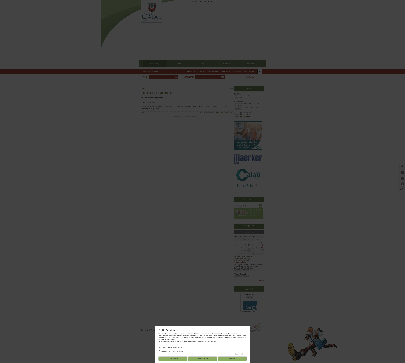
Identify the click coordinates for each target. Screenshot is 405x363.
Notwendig (164, 351)
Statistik (181, 351)
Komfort (173, 351)
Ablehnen (232, 358)
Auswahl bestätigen (202, 358)
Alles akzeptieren (173, 358)
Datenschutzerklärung (174, 347)
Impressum (162, 347)
